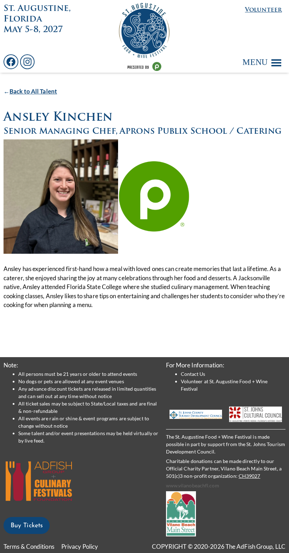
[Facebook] (11, 61)
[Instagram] (27, 61)
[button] (254, 62)
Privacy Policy (79, 546)
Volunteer (263, 10)
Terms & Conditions (29, 546)
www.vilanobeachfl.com (192, 485)
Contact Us (193, 374)
